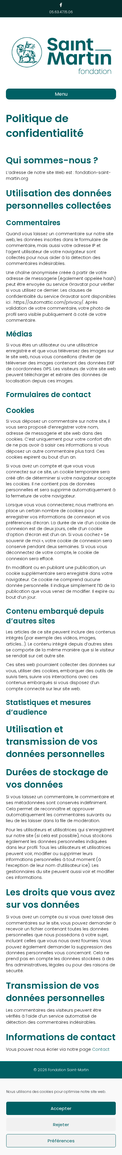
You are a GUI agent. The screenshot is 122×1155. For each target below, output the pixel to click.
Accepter (61, 1108)
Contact (101, 1049)
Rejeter (61, 1124)
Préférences (61, 1141)
